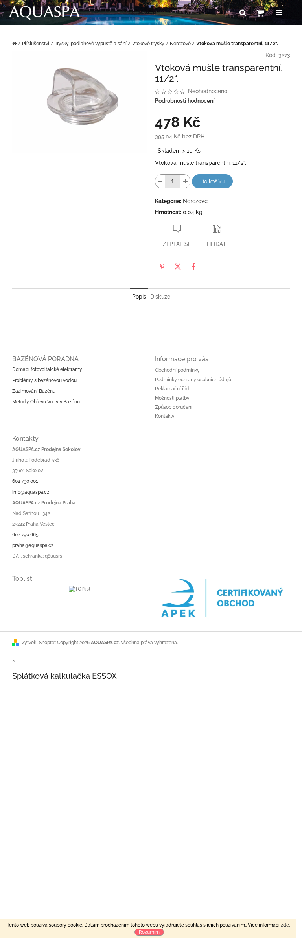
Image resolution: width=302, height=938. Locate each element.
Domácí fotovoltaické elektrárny (47, 369)
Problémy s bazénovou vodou (44, 380)
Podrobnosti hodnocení (185, 101)
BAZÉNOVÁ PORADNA (45, 359)
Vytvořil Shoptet (38, 642)
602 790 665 (25, 534)
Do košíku (212, 181)
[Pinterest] (162, 266)
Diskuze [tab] (160, 297)
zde (285, 925)
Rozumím (149, 932)
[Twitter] (178, 266)
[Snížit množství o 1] (160, 181)
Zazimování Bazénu (33, 391)
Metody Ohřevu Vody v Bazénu (46, 401)
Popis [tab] (139, 297)
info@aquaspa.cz (30, 492)
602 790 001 (25, 481)
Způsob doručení (173, 407)
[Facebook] (193, 266)
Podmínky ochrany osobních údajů (193, 379)
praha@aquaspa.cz (32, 545)
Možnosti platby (172, 398)
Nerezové (195, 201)
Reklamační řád (172, 388)
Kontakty (165, 416)
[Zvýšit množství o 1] (185, 181)
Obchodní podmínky (177, 370)
